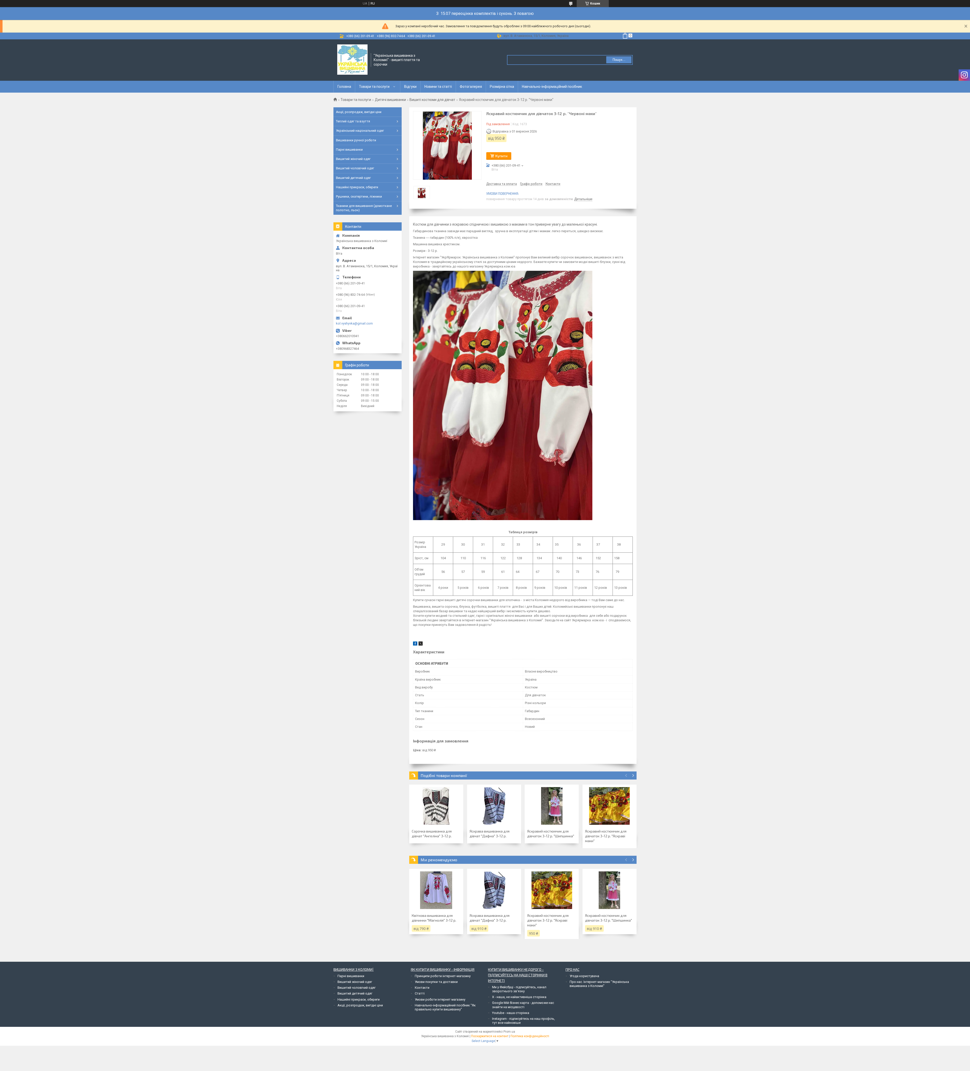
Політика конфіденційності (530, 1036)
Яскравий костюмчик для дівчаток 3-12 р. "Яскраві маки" (605, 836)
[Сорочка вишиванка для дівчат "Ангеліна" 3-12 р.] (436, 806)
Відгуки (410, 87)
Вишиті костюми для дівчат (432, 100)
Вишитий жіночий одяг (353, 159)
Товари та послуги (374, 87)
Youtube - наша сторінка (510, 1013)
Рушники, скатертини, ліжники (359, 196)
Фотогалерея (471, 87)
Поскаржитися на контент (489, 1036)
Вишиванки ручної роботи (356, 140)
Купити (501, 156)
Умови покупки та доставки (436, 982)
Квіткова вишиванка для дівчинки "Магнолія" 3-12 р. (434, 917)
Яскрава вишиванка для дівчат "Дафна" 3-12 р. (490, 833)
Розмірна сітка (502, 87)
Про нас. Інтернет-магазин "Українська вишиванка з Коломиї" (599, 984)
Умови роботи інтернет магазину (440, 999)
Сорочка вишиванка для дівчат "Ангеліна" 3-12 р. (432, 833)
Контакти (422, 987)
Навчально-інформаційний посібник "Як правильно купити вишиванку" (445, 1007)
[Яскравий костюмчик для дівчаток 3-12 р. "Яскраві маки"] (609, 806)
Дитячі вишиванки (390, 100)
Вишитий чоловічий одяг (355, 168)
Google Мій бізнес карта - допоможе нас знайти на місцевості (523, 1005)
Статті (420, 993)
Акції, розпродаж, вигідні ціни (358, 112)
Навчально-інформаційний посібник (552, 87)
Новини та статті (438, 87)
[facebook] (415, 644)
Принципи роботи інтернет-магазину (443, 976)
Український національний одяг (360, 130)
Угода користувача (584, 976)
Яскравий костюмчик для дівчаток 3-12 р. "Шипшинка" (550, 833)
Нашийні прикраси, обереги (357, 187)
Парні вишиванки (349, 149)
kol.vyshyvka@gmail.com (354, 323)
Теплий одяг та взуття (353, 121)
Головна (344, 87)
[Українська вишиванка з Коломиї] (352, 59)
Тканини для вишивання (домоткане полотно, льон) (364, 208)
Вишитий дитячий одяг (353, 178)
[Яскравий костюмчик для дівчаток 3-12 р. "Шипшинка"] (551, 806)
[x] (421, 644)
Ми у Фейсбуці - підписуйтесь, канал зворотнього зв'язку (519, 989)
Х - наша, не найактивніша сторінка (519, 997)
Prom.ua (509, 1031)
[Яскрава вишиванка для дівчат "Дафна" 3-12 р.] (494, 806)
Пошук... (619, 60)
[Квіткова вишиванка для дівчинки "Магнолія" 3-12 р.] (436, 890)
